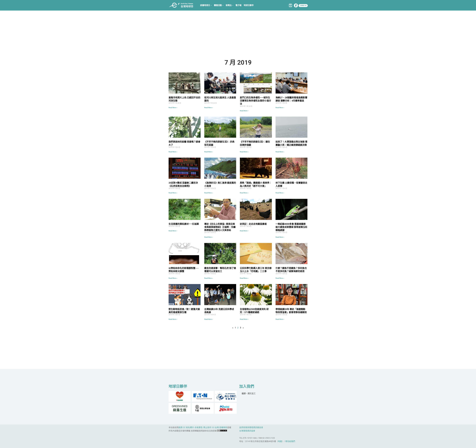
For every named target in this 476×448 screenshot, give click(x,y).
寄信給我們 (290, 441)
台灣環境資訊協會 (247, 431)
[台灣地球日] (181, 5)
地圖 (280, 441)
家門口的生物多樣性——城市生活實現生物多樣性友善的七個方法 (255, 100)
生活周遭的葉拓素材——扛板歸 (184, 224)
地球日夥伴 (249, 5)
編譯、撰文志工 (249, 393)
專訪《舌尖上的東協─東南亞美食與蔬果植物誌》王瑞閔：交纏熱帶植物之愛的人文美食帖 (220, 227)
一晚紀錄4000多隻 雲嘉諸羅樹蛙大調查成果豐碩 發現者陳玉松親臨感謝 (291, 227)
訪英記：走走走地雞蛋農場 (253, 224)
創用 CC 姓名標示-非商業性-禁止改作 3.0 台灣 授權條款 (202, 427)
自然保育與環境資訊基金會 (251, 427)
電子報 (238, 5)
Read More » (173, 108)
